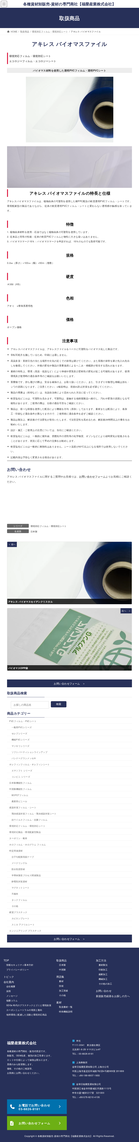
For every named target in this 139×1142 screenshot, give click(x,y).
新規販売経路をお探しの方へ (113, 996)
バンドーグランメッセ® (24, 758)
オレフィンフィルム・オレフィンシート (29, 764)
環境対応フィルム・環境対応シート (49, 525)
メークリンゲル (19, 862)
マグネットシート (21, 887)
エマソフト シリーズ (22, 770)
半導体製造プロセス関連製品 (26, 875)
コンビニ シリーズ (21, 776)
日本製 (34, 531)
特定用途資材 (16, 850)
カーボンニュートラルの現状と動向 (24, 1009)
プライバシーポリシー (17, 969)
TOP (6, 960)
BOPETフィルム (20, 795)
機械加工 (103, 978)
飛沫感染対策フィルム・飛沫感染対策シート (34, 813)
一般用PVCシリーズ (22, 727)
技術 (61, 985)
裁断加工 (103, 974)
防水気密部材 (18, 869)
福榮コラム (12, 1000)
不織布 (15, 893)
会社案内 (9, 982)
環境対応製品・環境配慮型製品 (25, 832)
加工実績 (63, 990)
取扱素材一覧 (66, 1006)
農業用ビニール (19, 801)
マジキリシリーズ (21, 745)
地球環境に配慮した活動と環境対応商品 (26, 1014)
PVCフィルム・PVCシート (22, 721)
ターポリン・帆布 (18, 838)
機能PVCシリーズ (21, 739)
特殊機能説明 (66, 1011)
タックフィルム (19, 900)
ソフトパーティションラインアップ (30, 751)
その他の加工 (105, 983)
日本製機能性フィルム (20, 782)
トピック (9, 976)
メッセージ (12, 995)
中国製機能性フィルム (20, 788)
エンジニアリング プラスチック (25, 930)
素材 (61, 981)
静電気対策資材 (19, 881)
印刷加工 (103, 969)
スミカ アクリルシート (23, 924)
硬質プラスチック (18, 912)
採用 (8, 991)
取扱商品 (61, 960)
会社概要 (10, 986)
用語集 (60, 976)
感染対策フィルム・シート (22, 807)
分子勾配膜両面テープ (23, 856)
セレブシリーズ (19, 733)
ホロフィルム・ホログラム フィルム (27, 844)
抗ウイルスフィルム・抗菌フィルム (30, 819)
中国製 (62, 969)
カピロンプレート (21, 918)
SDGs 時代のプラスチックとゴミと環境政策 (28, 1005)
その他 (15, 906)
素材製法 (103, 964)
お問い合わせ (104, 991)
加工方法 (101, 960)
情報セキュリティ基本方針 (19, 964)
